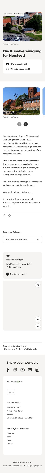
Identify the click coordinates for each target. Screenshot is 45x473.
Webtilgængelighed (33, 466)
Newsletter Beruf (14, 411)
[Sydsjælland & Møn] (14, 381)
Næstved (11, 433)
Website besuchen (19, 69)
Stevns (10, 444)
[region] (22, 306)
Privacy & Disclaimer (12, 466)
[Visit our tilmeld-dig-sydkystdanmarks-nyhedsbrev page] (30, 370)
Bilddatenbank (14, 407)
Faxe (9, 440)
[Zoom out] (38, 326)
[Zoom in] (38, 319)
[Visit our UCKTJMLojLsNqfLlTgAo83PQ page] (22, 370)
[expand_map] (37, 285)
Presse (10, 414)
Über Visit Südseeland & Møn (20, 418)
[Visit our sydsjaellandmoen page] (8, 370)
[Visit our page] (15, 370)
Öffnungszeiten (17, 64)
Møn (9, 437)
